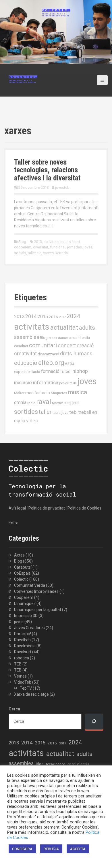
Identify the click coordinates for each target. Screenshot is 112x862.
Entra (13, 522)
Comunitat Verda (29, 585)
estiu (69, 363)
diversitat (40, 247)
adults (65, 241)
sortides (26, 412)
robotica (21, 658)
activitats (51, 241)
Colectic (21, 579)
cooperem (22, 247)
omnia (20, 402)
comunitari (43, 345)
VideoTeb (22, 682)
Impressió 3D (26, 615)
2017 (62, 317)
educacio (25, 362)
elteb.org (51, 362)
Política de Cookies (84, 508)
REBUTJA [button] (51, 849)
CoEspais (22, 573)
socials (20, 253)
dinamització (48, 354)
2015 (43, 316)
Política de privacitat (46, 508)
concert (67, 345)
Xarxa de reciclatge (31, 694)
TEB (18, 664)
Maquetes (59, 393)
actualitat (64, 327)
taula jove (60, 412)
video (32, 420)
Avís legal (17, 508)
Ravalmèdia (25, 646)
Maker (19, 393)
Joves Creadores (29, 627)
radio (31, 403)
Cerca (14, 709)
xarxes (48, 253)
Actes (19, 555)
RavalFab (22, 639)
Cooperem (23, 597)
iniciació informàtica (36, 382)
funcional (57, 247)
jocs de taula (68, 383)
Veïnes (20, 676)
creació (85, 345)
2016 (53, 316)
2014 (31, 316)
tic (39, 253)
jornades (74, 247)
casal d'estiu (79, 337)
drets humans (76, 353)
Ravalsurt (22, 652)
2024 (73, 316)
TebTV (26, 688)
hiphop (80, 371)
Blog (22, 241)
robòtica (57, 403)
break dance (58, 338)
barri (76, 241)
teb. (73, 412)
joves (88, 247)
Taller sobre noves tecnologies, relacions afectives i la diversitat (47, 170)
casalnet (21, 346)
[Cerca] (94, 721)
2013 (38, 241)
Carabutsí (23, 567)
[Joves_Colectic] (23, 78)
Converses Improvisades (36, 591)
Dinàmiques (25, 603)
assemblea (26, 337)
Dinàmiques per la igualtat (37, 609)
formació (50, 371)
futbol (66, 371)
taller (32, 253)
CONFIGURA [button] (22, 849)
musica (77, 392)
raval (43, 402)
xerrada (61, 253)
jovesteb (62, 187)
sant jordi (71, 403)
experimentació (27, 371)
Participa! (22, 633)
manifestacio (37, 393)
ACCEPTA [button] (78, 849)
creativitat (25, 354)
